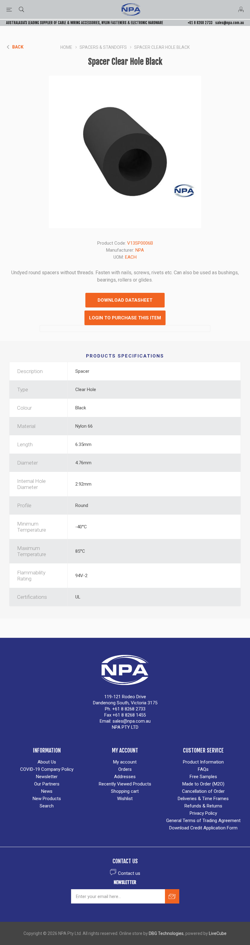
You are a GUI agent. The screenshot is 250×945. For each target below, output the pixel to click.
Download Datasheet (125, 300)
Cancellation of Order (203, 791)
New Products (47, 798)
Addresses (125, 776)
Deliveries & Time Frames (203, 798)
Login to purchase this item (125, 318)
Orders (125, 769)
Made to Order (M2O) (203, 784)
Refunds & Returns (203, 806)
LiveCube (218, 933)
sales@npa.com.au (229, 22)
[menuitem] (47, 762)
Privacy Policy (203, 813)
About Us (47, 762)
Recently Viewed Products (125, 784)
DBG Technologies (166, 933)
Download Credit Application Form (203, 828)
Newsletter (47, 776)
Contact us (129, 873)
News (46, 791)
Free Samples (203, 776)
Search (47, 806)
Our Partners (46, 784)
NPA (139, 250)
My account (125, 762)
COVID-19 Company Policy (46, 769)
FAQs (203, 769)
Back (17, 47)
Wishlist (125, 798)
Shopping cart (125, 791)
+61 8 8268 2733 (200, 22)
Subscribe (172, 896)
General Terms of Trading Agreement (203, 820)
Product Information (203, 762)
